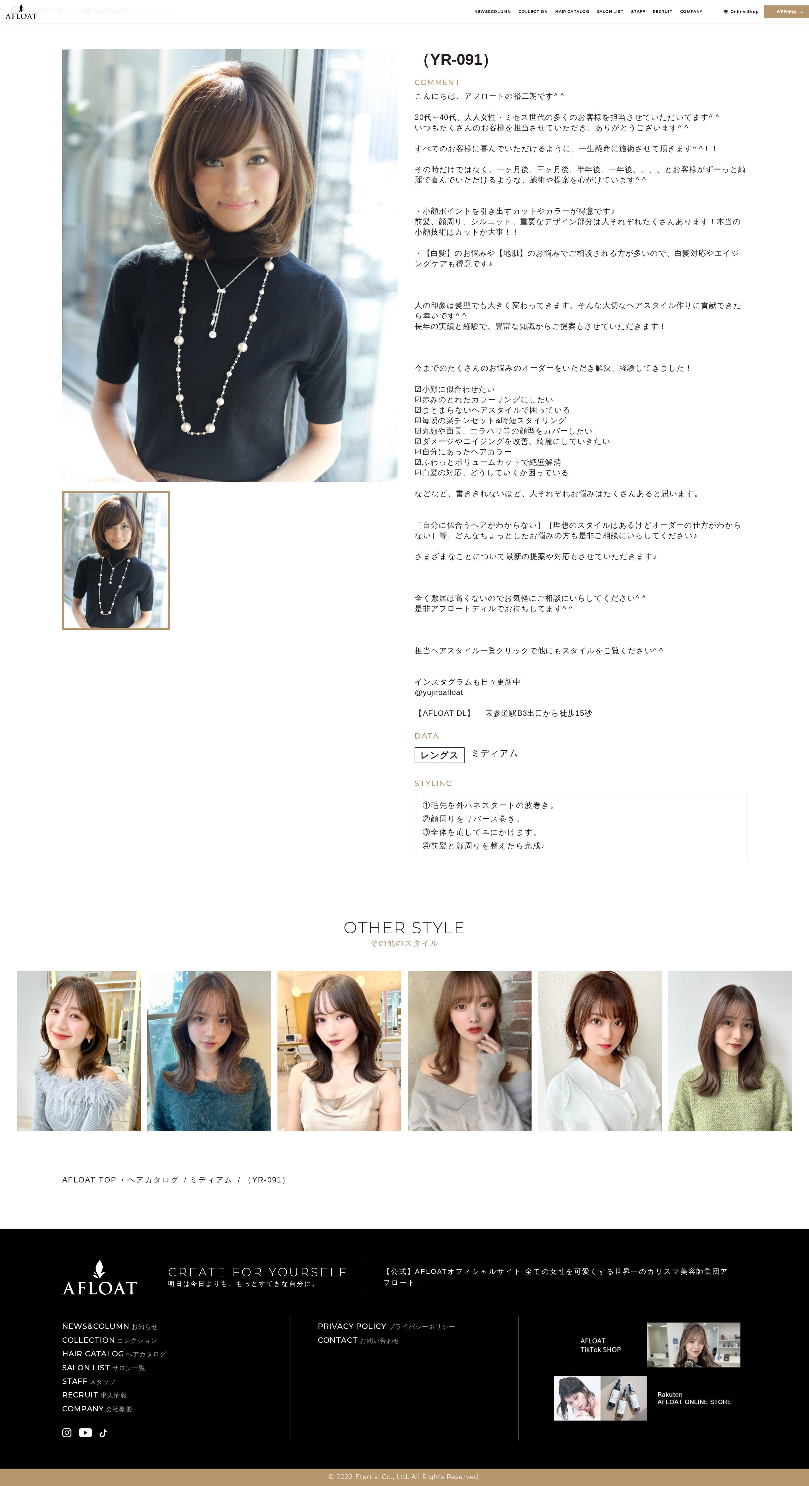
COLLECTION (533, 11)
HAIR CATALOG (572, 11)
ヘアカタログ (153, 1180)
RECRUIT (662, 11)
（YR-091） (267, 1180)
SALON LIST (610, 11)
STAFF (638, 11)
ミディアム (495, 753)
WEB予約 (787, 11)
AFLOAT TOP (89, 1180)
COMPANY (691, 11)
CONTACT (359, 1340)
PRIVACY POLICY (386, 1326)
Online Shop (744, 11)
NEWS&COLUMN (492, 11)
